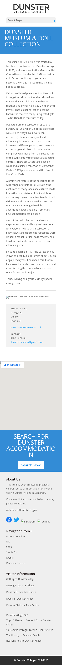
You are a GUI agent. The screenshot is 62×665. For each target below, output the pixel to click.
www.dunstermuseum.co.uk (26, 327)
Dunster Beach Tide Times (21, 592)
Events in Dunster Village (20, 598)
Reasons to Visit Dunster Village (24, 640)
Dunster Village (26, 660)
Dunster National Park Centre (22, 605)
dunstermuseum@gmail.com (27, 342)
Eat (8, 541)
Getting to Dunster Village (20, 579)
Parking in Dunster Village (20, 585)
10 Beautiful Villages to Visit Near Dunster (29, 629)
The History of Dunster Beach (23, 635)
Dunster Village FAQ (17, 615)
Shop (9, 547)
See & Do (11, 552)
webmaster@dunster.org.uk (21, 510)
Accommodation (15, 536)
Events (10, 557)
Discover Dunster (16, 563)
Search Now (31, 465)
